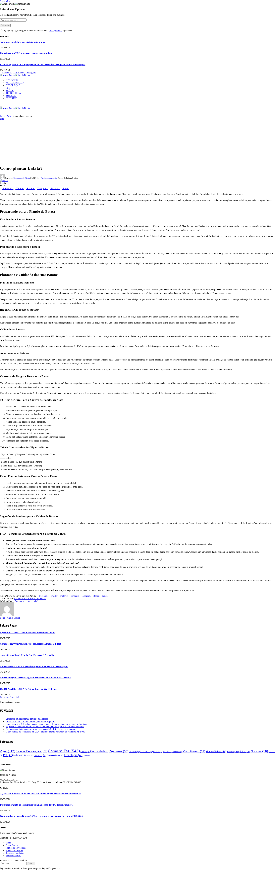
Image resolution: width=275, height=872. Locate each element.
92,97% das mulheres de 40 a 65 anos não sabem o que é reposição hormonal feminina (45, 726)
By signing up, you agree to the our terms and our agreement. (37, 30)
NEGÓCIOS (12, 80)
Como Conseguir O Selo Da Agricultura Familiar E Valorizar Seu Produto (35, 677)
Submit (31, 863)
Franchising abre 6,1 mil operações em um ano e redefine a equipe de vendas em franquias (42, 64)
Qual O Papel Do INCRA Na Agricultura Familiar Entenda (28, 689)
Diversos (134, 751)
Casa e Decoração (31, 751)
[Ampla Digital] (15, 75)
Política (18, 755)
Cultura (85, 751)
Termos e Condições (15, 853)
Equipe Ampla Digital (21, 178)
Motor (231, 752)
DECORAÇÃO (13, 85)
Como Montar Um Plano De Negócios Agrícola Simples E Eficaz (30, 644)
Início (2, 116)
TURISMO (11, 95)
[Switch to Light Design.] (3, 111)
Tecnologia (73, 755)
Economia (146, 751)
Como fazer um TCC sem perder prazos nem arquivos (26, 53)
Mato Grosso (193, 751)
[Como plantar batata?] (4, 180)
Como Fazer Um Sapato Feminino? (30, 598)
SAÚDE (10, 90)
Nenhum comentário (49, 178)
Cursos (120, 751)
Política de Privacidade (16, 848)
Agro (9, 116)
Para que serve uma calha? (26, 601)
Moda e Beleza (216, 751)
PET (8, 88)
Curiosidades (101, 751)
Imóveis (177, 751)
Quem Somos (12, 845)
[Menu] (1, 106)
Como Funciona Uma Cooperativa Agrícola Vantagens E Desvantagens (34, 666)
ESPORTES (11, 98)
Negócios (242, 751)
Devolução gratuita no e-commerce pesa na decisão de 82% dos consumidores (41, 729)
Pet (8, 755)
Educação (157, 752)
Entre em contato (13, 855)
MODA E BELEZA (15, 82)
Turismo (88, 755)
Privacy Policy (55, 30)
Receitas (28, 755)
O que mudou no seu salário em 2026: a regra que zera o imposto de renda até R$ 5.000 (45, 731)
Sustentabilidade (55, 755)
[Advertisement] (137, 142)
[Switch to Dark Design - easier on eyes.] (1, 111)
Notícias (259, 751)
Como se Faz (64, 751)
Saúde (40, 755)
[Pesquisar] (1, 103)
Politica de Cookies (14, 850)
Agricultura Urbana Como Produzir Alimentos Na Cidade (27, 632)
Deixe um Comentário (10, 697)
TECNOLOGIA (13, 93)
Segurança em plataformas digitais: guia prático (22, 42)
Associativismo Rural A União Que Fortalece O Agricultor (27, 655)
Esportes (167, 752)
